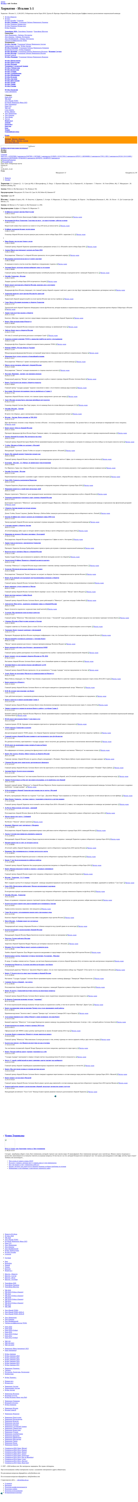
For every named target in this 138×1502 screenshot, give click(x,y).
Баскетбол (8, 124)
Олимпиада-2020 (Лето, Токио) (15, 1452)
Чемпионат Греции (11, 1443)
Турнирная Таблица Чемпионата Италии (32, 53)
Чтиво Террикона (14, 1133)
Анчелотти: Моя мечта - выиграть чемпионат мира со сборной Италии (31, 604)
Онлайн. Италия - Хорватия (15, 895)
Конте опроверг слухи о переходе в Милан (20, 586)
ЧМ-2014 (8, 1299)
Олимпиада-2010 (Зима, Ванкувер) (17, 1461)
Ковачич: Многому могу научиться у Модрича (22, 825)
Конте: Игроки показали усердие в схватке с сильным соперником (29, 869)
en (3, 2)
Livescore (20, 20)
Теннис (7, 130)
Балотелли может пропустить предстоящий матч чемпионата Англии (30, 903)
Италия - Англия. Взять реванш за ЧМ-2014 (21, 417)
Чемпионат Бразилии (12, 1434)
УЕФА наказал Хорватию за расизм (18, 727)
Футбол (3, 3)
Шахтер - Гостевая (11, 1277)
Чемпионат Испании (12, 1392)
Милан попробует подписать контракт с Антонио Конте (25, 639)
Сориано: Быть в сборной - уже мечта (19, 982)
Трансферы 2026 (10, 1281)
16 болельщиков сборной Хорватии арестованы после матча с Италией (31, 790)
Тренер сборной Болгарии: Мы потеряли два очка (23, 436)
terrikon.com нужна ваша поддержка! (14, 148)
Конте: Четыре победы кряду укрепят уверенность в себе (26, 1052)
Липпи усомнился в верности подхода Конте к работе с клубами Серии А (31, 708)
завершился (13, 156)
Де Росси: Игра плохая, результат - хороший (21, 808)
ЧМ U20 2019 (9, 1343)
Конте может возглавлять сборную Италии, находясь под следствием (30, 285)
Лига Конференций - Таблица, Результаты (19, 39)
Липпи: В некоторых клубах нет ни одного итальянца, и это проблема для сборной (35, 780)
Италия (10, 162)
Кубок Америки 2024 (12, 1354)
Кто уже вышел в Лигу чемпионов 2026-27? (24, 1163)
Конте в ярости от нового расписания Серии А (22, 700)
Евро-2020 (8, 1326)
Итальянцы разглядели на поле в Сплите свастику (23, 259)
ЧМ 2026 (8, 99)
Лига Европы (9, 115)
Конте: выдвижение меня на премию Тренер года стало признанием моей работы (34, 1008)
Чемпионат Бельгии (12, 1419)
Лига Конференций (11, 1247)
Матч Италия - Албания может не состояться (21, 921)
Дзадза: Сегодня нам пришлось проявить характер (23, 834)
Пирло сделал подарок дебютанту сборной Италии (23, 365)
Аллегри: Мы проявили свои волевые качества (22, 612)
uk (1, 2)
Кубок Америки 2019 (12, 1357)
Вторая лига (9, 1381)
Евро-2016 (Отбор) (11, 1332)
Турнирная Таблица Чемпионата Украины (33, 22)
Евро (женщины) (11, 104)
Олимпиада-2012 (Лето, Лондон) (16, 1459)
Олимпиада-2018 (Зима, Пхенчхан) (17, 1453)
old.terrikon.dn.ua (22, 1478)
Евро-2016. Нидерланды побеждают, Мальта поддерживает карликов (30, 886)
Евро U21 (8, 106)
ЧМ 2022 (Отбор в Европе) (14, 1294)
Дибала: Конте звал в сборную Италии (19, 330)
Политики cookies (11, 1487)
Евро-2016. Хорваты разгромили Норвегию (21, 480)
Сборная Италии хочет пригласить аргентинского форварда (27, 762)
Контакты (8, 1483)
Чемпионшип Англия (12, 46)
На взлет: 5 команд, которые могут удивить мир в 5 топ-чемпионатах (33, 1161)
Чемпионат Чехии (11, 1441)
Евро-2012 (8, 1334)
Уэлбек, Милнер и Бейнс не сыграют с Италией (22, 445)
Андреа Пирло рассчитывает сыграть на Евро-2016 (24, 250)
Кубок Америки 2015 (12, 1361)
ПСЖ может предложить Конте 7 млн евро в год (22, 719)
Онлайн (7, 180)
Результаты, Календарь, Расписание (17, 1370)
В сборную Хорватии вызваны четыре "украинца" (23, 999)
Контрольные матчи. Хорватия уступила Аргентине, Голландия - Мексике (32, 956)
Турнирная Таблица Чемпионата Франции (33, 57)
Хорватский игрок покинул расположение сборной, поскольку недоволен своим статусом (37, 1086)
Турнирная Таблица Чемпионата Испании (33, 51)
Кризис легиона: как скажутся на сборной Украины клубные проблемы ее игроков (37, 1164)
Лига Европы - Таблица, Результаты (17, 37)
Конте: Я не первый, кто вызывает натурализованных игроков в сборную (32, 578)
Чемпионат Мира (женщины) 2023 (17, 1346)
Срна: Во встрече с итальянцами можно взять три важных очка (28, 912)
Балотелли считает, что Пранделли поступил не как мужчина (27, 1043)
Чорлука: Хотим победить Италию (17, 938)
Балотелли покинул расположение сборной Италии (23, 930)
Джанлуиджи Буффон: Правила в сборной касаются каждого (27, 560)
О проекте (8, 1481)
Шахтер (7, 137)
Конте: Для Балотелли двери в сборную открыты (23, 382)
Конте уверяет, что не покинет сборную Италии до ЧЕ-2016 (26, 656)
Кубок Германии (25, 50)
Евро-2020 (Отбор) (11, 1328)
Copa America (9, 110)
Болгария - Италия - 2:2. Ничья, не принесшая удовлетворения (28, 463)
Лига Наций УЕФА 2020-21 (14, 1310)
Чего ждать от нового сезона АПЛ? (21, 1159)
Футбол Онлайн (10, 20)
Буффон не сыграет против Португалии (19, 212)
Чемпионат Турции (11, 1430)
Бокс (6, 128)
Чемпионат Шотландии (13, 1437)
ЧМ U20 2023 (9, 1341)
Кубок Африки (10, 112)
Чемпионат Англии (11, 1384)
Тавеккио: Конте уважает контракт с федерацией (23, 630)
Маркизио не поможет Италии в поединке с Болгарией (25, 534)
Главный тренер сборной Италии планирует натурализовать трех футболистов (34, 736)
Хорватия (12, 160)
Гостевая (8, 139)
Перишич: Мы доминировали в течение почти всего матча (26, 851)
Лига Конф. (9, 117)
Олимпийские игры (12, 132)
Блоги (7, 135)
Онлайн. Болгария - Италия (15, 471)
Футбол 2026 (9, 1234)
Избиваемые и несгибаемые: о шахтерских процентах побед (30, 1166)
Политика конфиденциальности (16, 1485)
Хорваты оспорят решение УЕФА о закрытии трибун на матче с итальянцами (33, 339)
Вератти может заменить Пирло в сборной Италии (23, 551)
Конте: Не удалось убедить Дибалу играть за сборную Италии (27, 754)
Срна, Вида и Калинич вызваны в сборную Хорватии (24, 302)
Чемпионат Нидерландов (13, 1417)
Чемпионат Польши (12, 1423)
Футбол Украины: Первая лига (15, 24)
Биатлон (8, 126)
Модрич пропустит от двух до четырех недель (21, 843)
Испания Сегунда (11, 1393)
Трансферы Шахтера (41, 31)
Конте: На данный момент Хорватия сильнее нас (23, 454)
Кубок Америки (10, 1352)
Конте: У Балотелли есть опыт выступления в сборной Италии (28, 973)
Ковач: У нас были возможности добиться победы (23, 860)
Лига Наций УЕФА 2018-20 (14, 1312)
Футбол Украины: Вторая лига (15, 26)
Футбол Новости (10, 17)
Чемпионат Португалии (13, 1415)
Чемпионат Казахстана (13, 1428)
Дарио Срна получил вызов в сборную (19, 313)
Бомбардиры (9, 1372)
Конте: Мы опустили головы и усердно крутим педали (25, 1069)
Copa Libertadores (11, 91)
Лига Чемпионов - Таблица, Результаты (18, 35)
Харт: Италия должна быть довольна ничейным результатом (27, 400)
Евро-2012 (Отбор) (11, 1336)
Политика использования (13, 1489)
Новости (8, 178)
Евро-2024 (8, 97)
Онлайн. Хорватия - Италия (15, 276)
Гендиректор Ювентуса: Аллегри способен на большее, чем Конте (29, 964)
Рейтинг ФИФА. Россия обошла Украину (20, 348)
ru (4, 2)
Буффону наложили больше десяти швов (20, 229)
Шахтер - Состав (22, 141)
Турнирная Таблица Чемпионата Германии (34, 48)
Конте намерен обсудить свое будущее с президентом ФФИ (26, 647)
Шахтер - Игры (10, 141)
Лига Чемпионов (11, 113)
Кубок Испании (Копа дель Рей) (16, 1395)
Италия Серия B (10, 55)
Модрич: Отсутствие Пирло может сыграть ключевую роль (26, 947)
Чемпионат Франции (12, 1412)
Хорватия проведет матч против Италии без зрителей (24, 293)
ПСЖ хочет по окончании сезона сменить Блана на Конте (26, 745)
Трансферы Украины (25, 31)
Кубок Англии (26, 46)
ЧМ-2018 (8, 1295)
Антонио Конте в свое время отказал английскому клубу (25, 665)
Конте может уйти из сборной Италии (18, 428)
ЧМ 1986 (8, 1305)
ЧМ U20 (8, 108)
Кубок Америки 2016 (12, 1359)
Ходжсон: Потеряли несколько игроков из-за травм (23, 569)
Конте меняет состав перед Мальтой (18, 1078)
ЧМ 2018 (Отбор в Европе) (14, 1297)
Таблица (8, 1368)
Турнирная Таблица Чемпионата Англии (31, 44)
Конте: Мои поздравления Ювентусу (18, 321)
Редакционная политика (13, 1490)
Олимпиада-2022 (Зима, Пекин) (16, 1450)
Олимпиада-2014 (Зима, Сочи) (15, 1457)
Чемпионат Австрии (12, 1421)
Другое (7, 119)
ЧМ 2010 (8, 1303)
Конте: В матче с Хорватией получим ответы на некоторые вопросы (30, 991)
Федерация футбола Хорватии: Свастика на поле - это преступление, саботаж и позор (36, 220)
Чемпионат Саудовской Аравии (16, 1424)
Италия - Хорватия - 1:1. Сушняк (17, 877)
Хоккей (7, 122)
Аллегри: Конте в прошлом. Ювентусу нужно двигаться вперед (28, 1034)
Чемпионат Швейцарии (13, 1435)
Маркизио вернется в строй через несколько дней (23, 489)
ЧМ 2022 (8, 1292)
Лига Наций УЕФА (11, 101)
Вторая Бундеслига (11, 50)
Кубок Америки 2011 (12, 1363)
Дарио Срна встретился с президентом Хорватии (23, 543)
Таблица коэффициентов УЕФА (16, 40)
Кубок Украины (10, 28)
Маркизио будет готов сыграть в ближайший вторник (24, 356)
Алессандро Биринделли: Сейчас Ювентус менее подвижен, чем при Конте (32, 1017)
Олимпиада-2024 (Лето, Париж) (16, 1448)
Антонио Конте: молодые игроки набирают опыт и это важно (27, 267)
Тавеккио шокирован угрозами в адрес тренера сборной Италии (28, 497)
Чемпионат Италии (11, 1406)
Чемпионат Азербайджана (14, 1432)
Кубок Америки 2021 (12, 1356)
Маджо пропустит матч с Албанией (18, 816)
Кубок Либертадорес (12, 1248)
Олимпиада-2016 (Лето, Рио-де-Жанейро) (19, 1455)
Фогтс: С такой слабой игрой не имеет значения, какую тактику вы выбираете (33, 1060)
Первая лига (9, 1379)
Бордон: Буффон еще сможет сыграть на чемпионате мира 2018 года (30, 517)
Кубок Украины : (11, 1375)
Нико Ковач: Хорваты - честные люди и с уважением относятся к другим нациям (34, 799)
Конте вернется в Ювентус (15, 682)
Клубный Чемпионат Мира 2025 (16, 102)
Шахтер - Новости (18, 139)
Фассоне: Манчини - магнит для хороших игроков (23, 374)
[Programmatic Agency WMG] (1, 1493)
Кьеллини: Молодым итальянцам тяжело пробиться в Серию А (28, 391)
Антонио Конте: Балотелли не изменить (19, 771)
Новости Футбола (11, 1232)
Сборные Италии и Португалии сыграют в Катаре (23, 621)
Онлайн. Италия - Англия (14, 408)
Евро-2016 (8, 1330)
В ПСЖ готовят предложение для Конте (19, 691)
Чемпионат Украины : (12, 1366)
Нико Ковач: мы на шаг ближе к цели (18, 241)
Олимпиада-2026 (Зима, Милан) (16, 1446)
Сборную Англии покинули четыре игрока (20, 508)
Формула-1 (9, 121)
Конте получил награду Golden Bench (18, 595)
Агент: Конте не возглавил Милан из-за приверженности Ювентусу (29, 673)
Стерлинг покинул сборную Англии (18, 525)
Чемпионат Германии (12, 1399)
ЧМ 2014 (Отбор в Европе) (14, 1301)
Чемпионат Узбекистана (13, 1426)
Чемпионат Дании (11, 1439)
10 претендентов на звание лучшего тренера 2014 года (24, 1025)
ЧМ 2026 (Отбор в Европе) (14, 1290)
